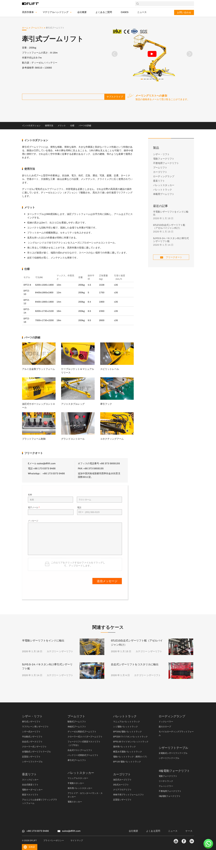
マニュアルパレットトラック (126, 721)
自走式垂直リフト (30, 784)
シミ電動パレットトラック (125, 726)
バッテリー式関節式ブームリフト (83, 755)
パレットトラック (162, 189)
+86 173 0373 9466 (53, 473)
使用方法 (49, 125)
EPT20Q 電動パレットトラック (127, 731)
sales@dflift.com (46, 463)
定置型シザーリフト (31, 756)
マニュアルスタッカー (78, 778)
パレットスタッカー (163, 185)
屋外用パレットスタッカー (80, 788)
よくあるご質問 (104, 12)
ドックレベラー (166, 721)
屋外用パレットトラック (124, 746)
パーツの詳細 (85, 125)
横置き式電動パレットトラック (127, 751)
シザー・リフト (161, 154)
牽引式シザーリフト (31, 721)
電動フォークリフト (163, 158)
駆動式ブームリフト (77, 721)
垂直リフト (159, 180)
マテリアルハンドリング (55, 12)
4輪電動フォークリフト (174, 771)
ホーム (25, 28)
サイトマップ (77, 840)
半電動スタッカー (76, 783)
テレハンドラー (166, 786)
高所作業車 (28, 12)
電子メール (34, 507)
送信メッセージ (107, 581)
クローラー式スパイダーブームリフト (85, 736)
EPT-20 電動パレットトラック (127, 761)
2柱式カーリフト (121, 784)
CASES (124, 12)
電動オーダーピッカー (32, 789)
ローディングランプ (163, 176)
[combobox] (80, 512)
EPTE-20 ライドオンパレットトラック (130, 741)
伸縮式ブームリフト (77, 726)
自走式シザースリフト (32, 741)
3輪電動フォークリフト (170, 796)
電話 (79, 507)
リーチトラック (166, 781)
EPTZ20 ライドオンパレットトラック (130, 736)
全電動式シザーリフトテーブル (36, 751)
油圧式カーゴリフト (122, 779)
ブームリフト (37, 28)
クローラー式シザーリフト (34, 746)
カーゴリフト (160, 172)
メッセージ (33, 520)
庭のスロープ (165, 726)
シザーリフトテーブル (32, 761)
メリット (62, 125)
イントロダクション (31, 125)
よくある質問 (153, 831)
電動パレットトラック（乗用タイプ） (130, 756)
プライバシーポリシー (53, 840)
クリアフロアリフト (122, 789)
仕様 (72, 125)
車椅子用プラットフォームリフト (128, 794)
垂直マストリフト (30, 794)
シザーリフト (66, 651)
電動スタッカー (75, 802)
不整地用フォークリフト (166, 163)
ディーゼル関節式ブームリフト (82, 731)
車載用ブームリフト (163, 194)
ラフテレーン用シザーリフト (35, 726)
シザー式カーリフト (31, 731)
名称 (30, 494)
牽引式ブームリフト (77, 760)
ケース (188, 831)
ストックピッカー (30, 779)
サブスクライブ (115, 96)
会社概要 (82, 12)
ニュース (142, 12)
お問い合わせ (184, 12)
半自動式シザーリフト (32, 736)
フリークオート (173, 257)
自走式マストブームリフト (80, 750)
